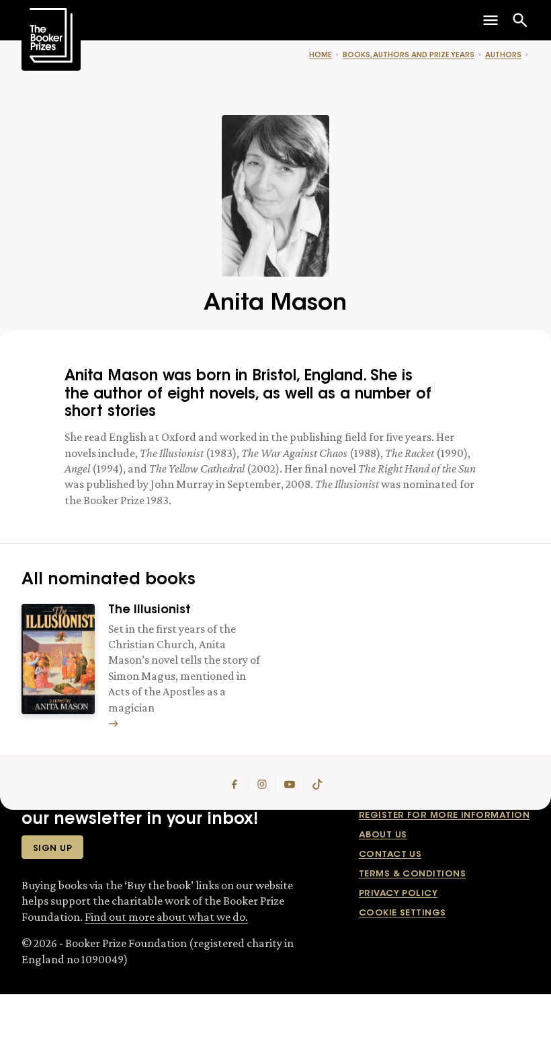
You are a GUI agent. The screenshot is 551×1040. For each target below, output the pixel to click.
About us (383, 835)
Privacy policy (398, 893)
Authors (503, 55)
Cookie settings (402, 913)
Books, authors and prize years (408, 55)
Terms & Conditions (412, 874)
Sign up (52, 848)
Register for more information (444, 815)
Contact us (390, 854)
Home (320, 55)
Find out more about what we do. (166, 917)
